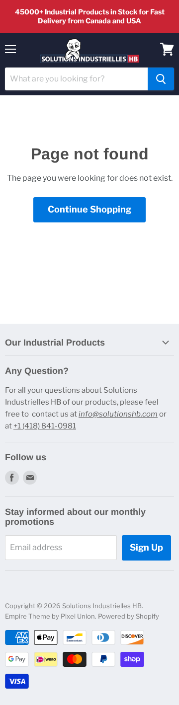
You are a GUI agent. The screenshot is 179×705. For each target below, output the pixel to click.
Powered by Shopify (128, 616)
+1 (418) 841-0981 (44, 426)
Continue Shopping (89, 209)
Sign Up (146, 547)
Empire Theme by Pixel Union (50, 616)
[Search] (161, 79)
